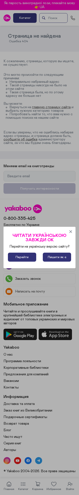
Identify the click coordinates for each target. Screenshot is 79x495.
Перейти (22, 257)
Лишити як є (57, 257)
